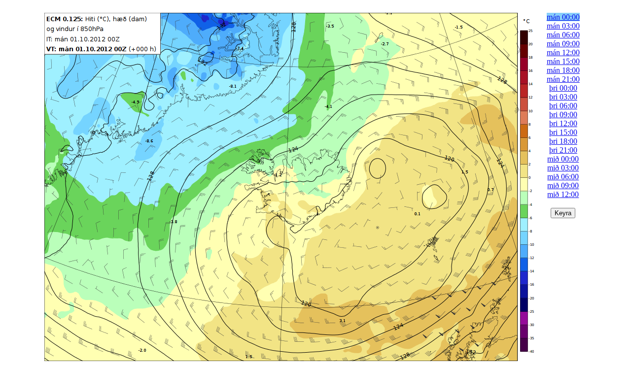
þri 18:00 (563, 141)
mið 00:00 (563, 159)
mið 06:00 (563, 176)
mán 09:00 (563, 43)
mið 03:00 (563, 168)
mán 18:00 (563, 70)
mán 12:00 (563, 52)
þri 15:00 (563, 132)
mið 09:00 (563, 185)
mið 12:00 (563, 194)
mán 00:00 (563, 17)
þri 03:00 (563, 97)
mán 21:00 (563, 79)
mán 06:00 (563, 35)
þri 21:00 (563, 150)
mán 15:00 (563, 61)
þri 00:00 (563, 88)
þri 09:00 (563, 114)
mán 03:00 (563, 26)
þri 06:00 (563, 105)
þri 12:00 (563, 123)
